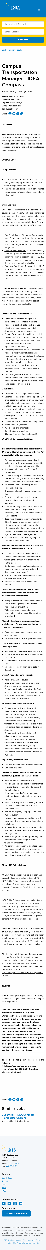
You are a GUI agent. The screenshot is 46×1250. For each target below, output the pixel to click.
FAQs (4, 1191)
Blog (3, 1184)
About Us (5, 1181)
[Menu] (39, 10)
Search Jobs (7, 1178)
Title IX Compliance (20, 1243)
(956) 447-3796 (11, 1166)
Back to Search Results (12, 50)
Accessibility (34, 1243)
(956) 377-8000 (13, 1163)
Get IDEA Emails (17, 1213)
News (4, 1188)
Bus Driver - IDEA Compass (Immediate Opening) (18, 1116)
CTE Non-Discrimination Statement (17, 1240)
